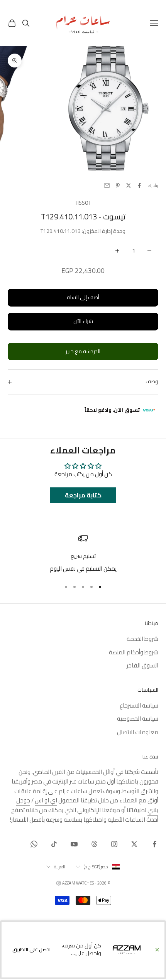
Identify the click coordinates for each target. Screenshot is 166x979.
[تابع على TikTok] (54, 844)
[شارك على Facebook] (139, 185)
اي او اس (46, 800)
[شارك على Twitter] (128, 185)
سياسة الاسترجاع (139, 705)
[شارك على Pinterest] (118, 185)
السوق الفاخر (142, 665)
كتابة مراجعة (83, 495)
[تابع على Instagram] (114, 844)
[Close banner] (157, 949)
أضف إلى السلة (83, 297)
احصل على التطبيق (31, 949)
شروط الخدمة (142, 638)
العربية (59, 866)
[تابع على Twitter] (134, 844)
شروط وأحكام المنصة (133, 652)
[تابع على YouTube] (74, 844)
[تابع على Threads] (94, 844)
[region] (83, 553)
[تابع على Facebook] (154, 844)
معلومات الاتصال (137, 732)
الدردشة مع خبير (83, 351)
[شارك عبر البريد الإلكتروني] (107, 185)
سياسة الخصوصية (137, 718)
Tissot (83, 203)
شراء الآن (83, 321)
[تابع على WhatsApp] (34, 844)
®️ (58, 883)
